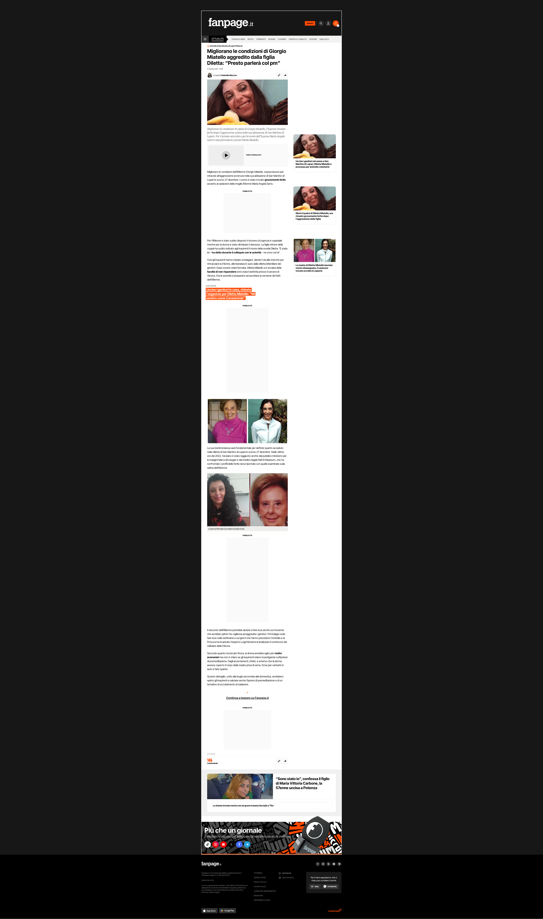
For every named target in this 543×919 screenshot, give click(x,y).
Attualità (218, 38)
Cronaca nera (238, 39)
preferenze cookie (262, 900)
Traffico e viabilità (298, 39)
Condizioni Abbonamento (265, 891)
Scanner (282, 39)
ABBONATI (310, 23)
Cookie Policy (260, 886)
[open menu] (205, 39)
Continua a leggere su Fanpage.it (247, 698)
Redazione (258, 896)
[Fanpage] (211, 864)
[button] (285, 75)
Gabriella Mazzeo (229, 75)
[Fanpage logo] (227, 23)
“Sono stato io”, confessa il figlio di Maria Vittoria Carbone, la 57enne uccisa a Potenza (302, 783)
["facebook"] (239, 844)
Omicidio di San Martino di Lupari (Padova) (226, 46)
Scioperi (313, 39)
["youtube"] (223, 844)
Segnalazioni (260, 877)
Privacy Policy (260, 882)
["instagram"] (215, 844)
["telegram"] (247, 844)
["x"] (231, 844)
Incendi (271, 39)
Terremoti (261, 39)
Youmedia (258, 873)
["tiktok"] (207, 844)
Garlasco (324, 39)
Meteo (251, 39)
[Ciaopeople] (334, 911)
